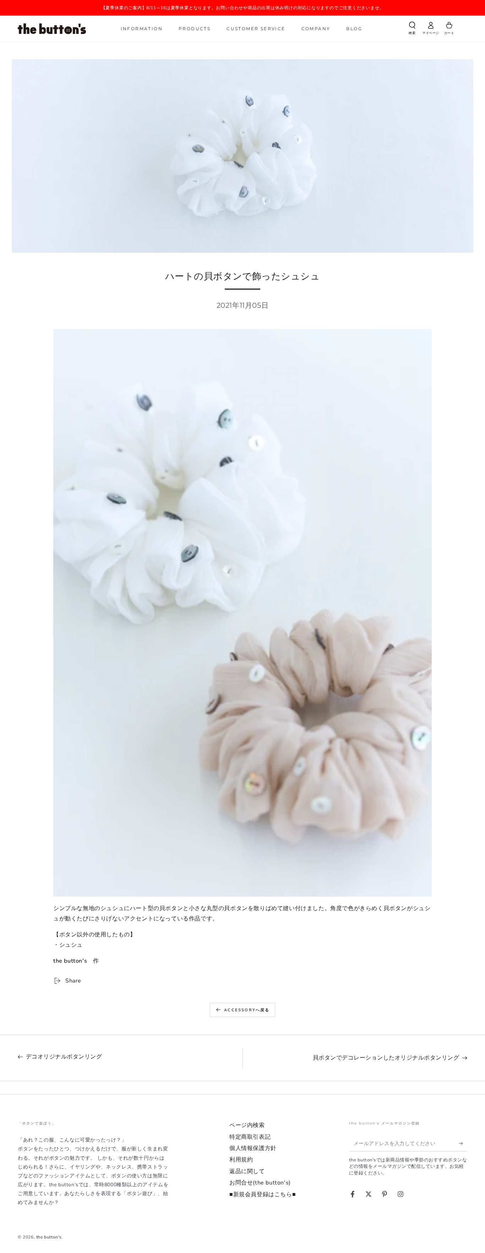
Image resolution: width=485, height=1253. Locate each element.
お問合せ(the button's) (260, 1183)
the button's (49, 1237)
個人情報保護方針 (253, 1148)
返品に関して (247, 1171)
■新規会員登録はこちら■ (262, 1194)
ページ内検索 (247, 1125)
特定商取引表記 (250, 1137)
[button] (412, 29)
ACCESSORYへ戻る (246, 1010)
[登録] (463, 1143)
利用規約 (241, 1160)
